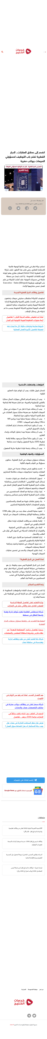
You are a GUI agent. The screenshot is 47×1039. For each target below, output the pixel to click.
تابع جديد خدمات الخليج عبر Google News (18, 791)
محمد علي (33, 200)
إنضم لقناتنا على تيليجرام (23, 780)
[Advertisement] (23, 23)
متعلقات (41, 818)
